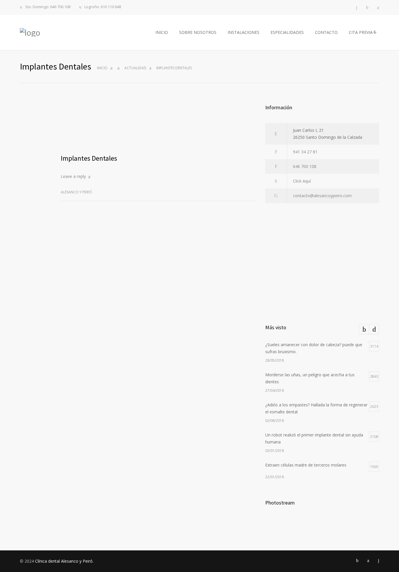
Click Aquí (302, 181)
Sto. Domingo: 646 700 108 (47, 7)
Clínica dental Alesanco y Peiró (64, 561)
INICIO (161, 32)
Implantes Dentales (89, 158)
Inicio (102, 67)
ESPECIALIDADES (287, 32)
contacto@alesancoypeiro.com (322, 195)
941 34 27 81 (305, 152)
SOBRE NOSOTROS (197, 32)
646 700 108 (304, 166)
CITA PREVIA (361, 32)
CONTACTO (326, 32)
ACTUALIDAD (135, 67)
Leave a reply (73, 176)
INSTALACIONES (243, 32)
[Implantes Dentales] (158, 125)
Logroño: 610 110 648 (102, 7)
